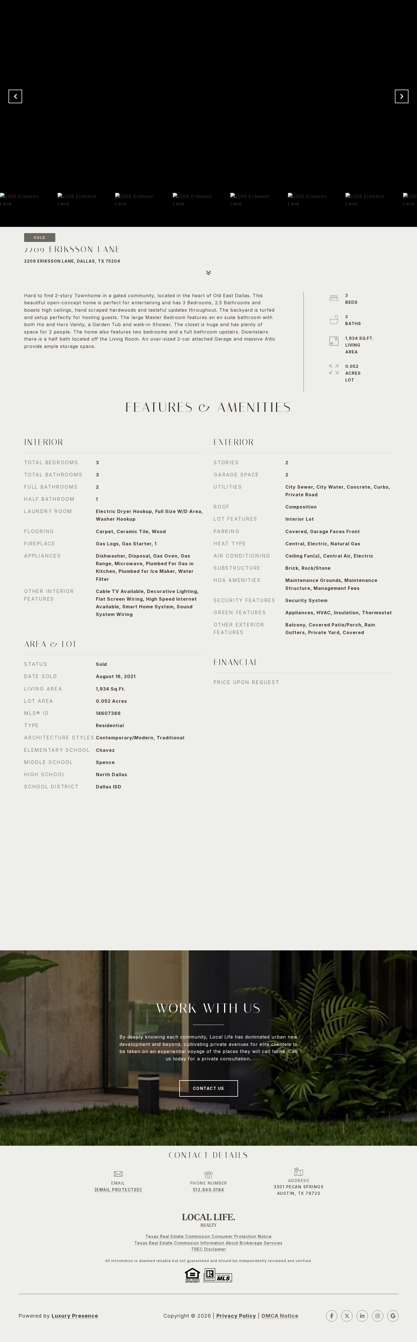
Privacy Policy (236, 1316)
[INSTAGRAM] (377, 1316)
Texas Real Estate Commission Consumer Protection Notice (209, 1236)
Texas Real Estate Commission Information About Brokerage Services (208, 1242)
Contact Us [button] (208, 1088)
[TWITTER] (347, 1316)
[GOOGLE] (393, 1316)
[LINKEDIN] (362, 1316)
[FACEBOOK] (331, 1316)
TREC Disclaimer (208, 1249)
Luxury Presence (75, 1316)
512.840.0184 (208, 1189)
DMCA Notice (280, 1316)
